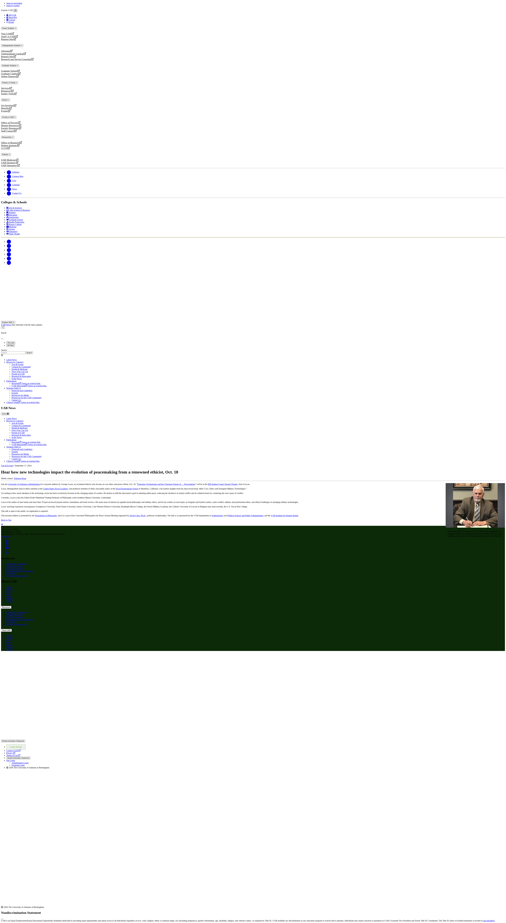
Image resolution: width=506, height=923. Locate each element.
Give (8, 592)
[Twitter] (9, 246)
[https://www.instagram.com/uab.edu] (7, 545)
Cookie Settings (16, 747)
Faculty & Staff (8, 117)
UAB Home (11, 573)
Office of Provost (9, 122)
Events (4, 111)
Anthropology (217, 515)
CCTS (4, 148)
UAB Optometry (9, 165)
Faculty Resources (10, 128)
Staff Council (7, 131)
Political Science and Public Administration (245, 515)
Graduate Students (9, 66)
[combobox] (13, 352)
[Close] (15, 10)
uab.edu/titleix (489, 921)
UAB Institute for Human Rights (284, 515)
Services (5, 88)
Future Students (8, 28)
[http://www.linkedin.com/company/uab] (7, 553)
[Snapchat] (9, 258)
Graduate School (9, 71)
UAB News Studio (14, 566)
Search (4, 350)
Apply (9, 587)
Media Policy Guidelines (16, 564)
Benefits (5, 108)
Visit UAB (6, 33)
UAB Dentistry (8, 162)
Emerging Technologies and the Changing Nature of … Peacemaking (166, 484)
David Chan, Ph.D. (138, 515)
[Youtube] (9, 254)
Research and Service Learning (16, 59)
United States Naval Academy (55, 489)
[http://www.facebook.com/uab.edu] (7, 541)
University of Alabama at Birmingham (24, 484)
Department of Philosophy (46, 515)
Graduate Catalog (9, 73)
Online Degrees (8, 76)
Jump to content (13, 5)
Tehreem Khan (20, 478)
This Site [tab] (10, 343)
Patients (5, 154)
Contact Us (5, 536)
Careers (9, 599)
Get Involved (7, 105)
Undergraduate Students (11, 46)
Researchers (7, 137)
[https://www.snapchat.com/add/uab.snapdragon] (7, 543)
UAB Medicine (8, 160)
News (8, 594)
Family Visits (7, 93)
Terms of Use (13, 755)
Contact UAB (13, 750)
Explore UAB (7, 322)
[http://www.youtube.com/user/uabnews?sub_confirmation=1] (7, 548)
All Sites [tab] (10, 345)
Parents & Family (9, 83)
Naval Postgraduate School (127, 489)
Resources (6, 91)
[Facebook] (9, 241)
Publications (11, 381)
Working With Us (13, 388)
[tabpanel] (253, 351)
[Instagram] (9, 250)
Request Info (7, 39)
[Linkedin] (9, 263)
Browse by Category (15, 362)
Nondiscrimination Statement (13, 741)
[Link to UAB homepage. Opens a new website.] (24, 657)
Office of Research (10, 142)
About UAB (6, 630)
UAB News (6, 325)
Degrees (9, 589)
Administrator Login (20, 763)
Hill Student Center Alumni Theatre (222, 484)
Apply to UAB (8, 36)
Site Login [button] (10, 760)
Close (4, 414)
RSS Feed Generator (15, 569)
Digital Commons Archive (17, 576)
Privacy (10, 753)
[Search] (3, 327)
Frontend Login (18, 765)
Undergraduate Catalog (12, 53)
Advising (5, 51)
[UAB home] (253, 320)
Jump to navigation (14, 3)
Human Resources (9, 125)
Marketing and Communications (19, 571)
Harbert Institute (9, 145)
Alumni (5, 100)
